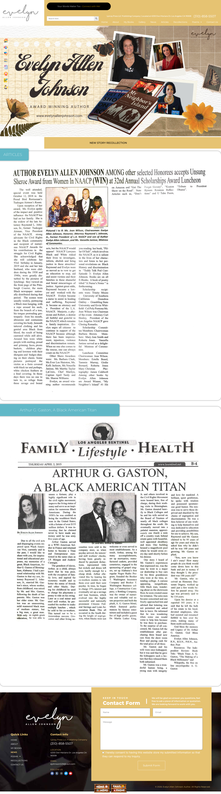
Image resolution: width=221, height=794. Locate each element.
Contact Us (212, 22)
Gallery (142, 22)
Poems (14, 756)
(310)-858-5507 (205, 16)
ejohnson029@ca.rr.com (62, 764)
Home (104, 22)
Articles (165, 22)
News (153, 22)
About (116, 22)
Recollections (180, 22)
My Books (129, 22)
